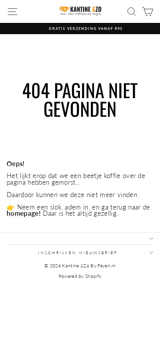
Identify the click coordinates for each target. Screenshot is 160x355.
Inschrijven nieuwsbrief (78, 252)
